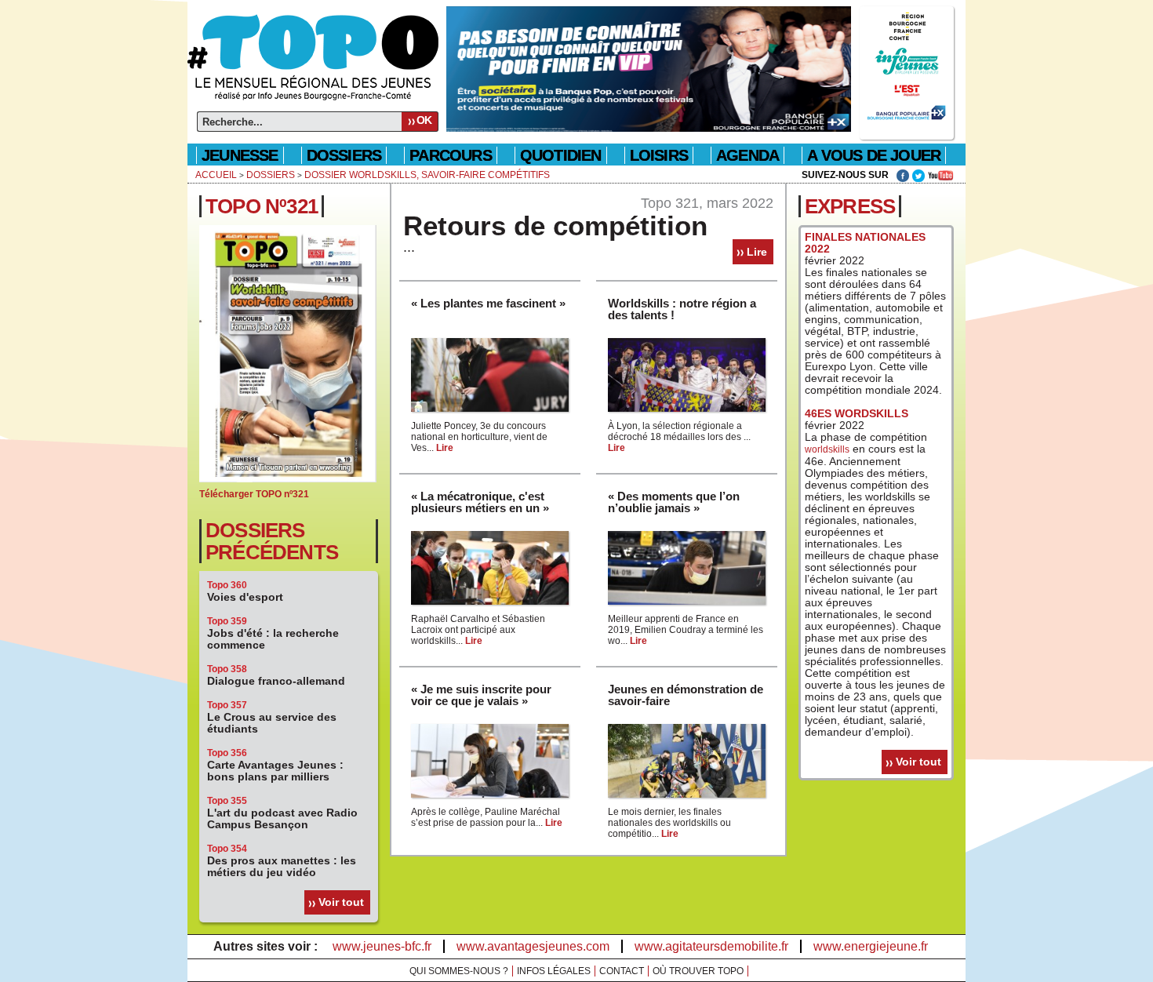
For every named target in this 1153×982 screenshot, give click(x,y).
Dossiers (270, 174)
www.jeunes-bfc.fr (382, 946)
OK (423, 120)
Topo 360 (227, 585)
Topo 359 (227, 621)
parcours (450, 155)
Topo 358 (227, 669)
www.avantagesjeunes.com (532, 946)
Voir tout (341, 902)
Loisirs (659, 155)
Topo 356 (227, 752)
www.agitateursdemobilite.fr (711, 946)
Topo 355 (227, 800)
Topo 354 (227, 848)
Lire (757, 252)
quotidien (561, 155)
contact (621, 971)
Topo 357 (227, 705)
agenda (747, 155)
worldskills (827, 449)
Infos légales (554, 971)
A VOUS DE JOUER (873, 155)
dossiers (344, 155)
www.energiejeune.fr (870, 946)
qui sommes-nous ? (458, 971)
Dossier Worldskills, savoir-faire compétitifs (427, 174)
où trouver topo (698, 971)
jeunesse (240, 155)
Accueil (216, 174)
